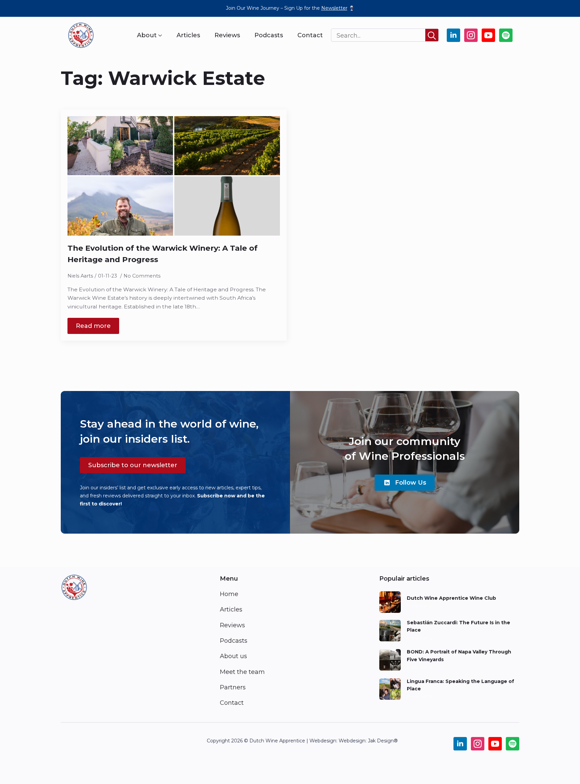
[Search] (431, 35)
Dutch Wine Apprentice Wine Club (451, 598)
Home (229, 594)
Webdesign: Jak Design (366, 741)
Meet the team (242, 672)
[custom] (506, 35)
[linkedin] (453, 35)
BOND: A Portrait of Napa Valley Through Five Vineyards (459, 655)
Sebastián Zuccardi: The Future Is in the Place (458, 626)
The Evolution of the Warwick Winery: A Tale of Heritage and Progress (162, 253)
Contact (310, 35)
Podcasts (268, 35)
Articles (188, 35)
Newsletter (334, 8)
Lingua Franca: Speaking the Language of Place (460, 685)
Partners (233, 687)
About (147, 35)
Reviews (227, 35)
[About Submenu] (159, 35)
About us (233, 656)
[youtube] (488, 35)
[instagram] (471, 35)
